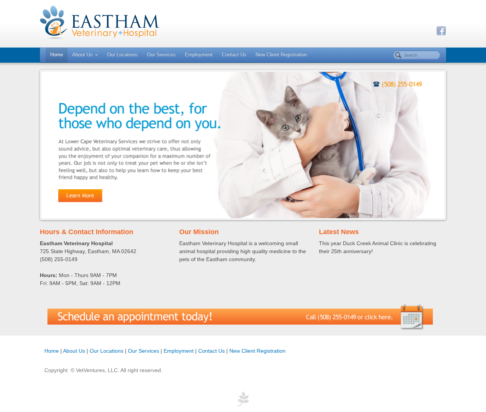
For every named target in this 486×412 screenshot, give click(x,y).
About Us (82, 54)
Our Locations (122, 54)
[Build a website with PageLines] (243, 398)
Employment (199, 54)
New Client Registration (281, 54)
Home (56, 54)
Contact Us (234, 54)
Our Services (161, 54)
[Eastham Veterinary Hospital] (243, 23)
